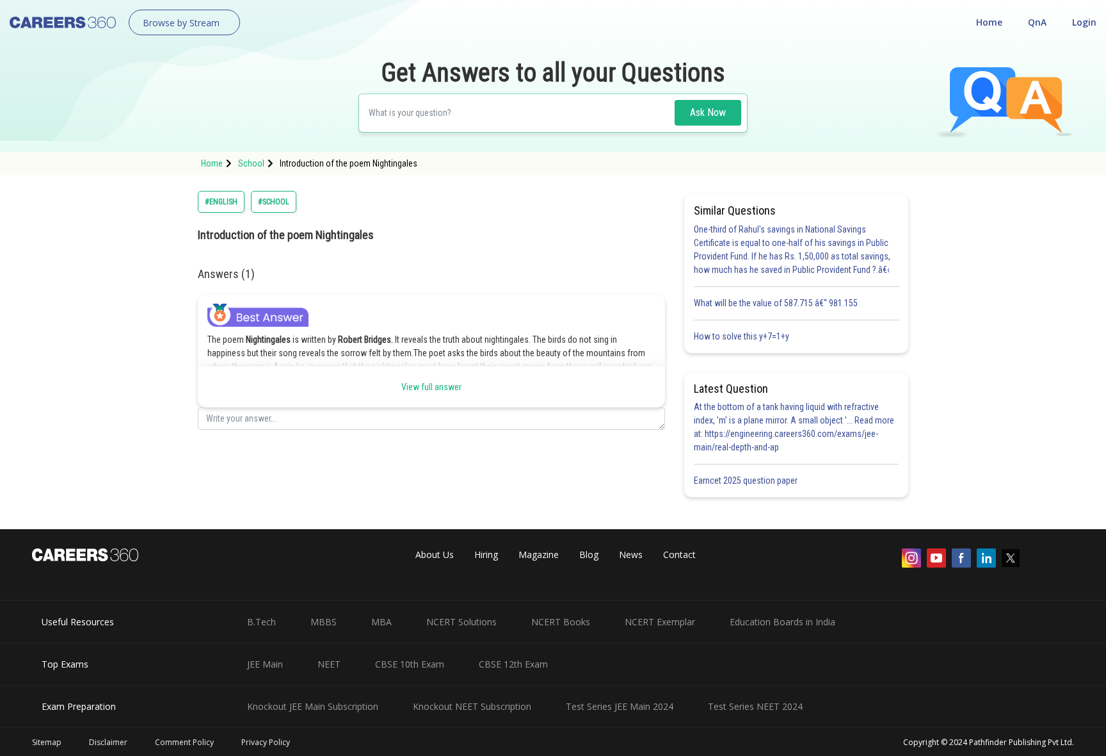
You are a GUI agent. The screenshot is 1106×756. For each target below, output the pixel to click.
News (631, 554)
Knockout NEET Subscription (472, 706)
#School (273, 201)
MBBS (323, 622)
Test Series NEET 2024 (755, 706)
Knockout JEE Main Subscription (312, 706)
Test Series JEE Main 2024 (619, 706)
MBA (381, 622)
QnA (1037, 22)
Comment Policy (184, 742)
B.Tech (261, 622)
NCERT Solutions (461, 622)
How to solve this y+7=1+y (741, 336)
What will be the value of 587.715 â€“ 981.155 (776, 303)
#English (221, 201)
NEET (329, 664)
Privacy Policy (265, 742)
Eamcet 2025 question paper (746, 480)
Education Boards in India (782, 622)
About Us (434, 554)
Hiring (486, 554)
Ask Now (708, 112)
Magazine (538, 554)
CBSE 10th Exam (409, 664)
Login (1084, 22)
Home (989, 22)
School (251, 163)
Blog (588, 554)
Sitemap (46, 742)
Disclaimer (108, 742)
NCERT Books (560, 622)
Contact (679, 554)
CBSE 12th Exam (513, 664)
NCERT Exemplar (660, 622)
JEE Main (265, 664)
